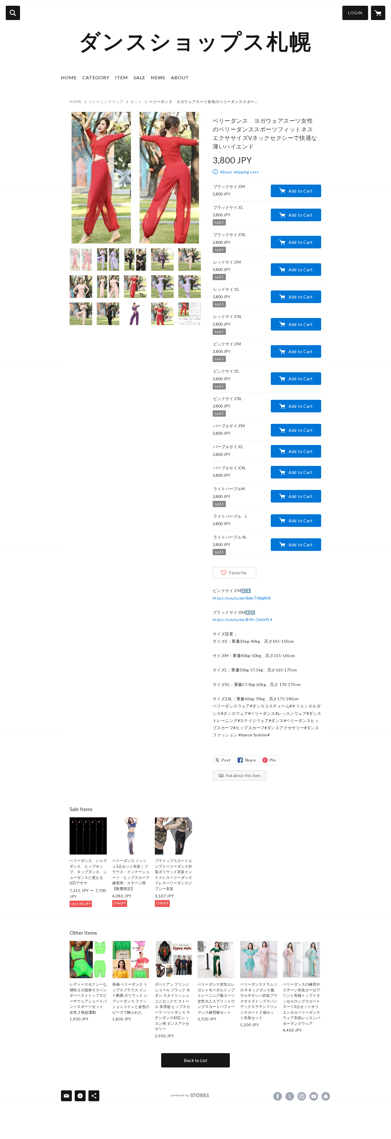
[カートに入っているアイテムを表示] (378, 13)
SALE (139, 77)
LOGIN (355, 12)
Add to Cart (301, 190)
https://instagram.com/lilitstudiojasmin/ (301, 1096)
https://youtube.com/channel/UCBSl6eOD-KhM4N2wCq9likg (313, 1096)
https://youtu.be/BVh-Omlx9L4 (242, 619)
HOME (69, 77)
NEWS (158, 77)
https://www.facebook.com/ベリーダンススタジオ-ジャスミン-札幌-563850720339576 (277, 1096)
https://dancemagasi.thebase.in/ (325, 1096)
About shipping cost (239, 171)
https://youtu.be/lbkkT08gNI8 (242, 598)
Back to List (195, 1060)
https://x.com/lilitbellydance (289, 1096)
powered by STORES (190, 1095)
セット (136, 101)
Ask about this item (243, 775)
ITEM (121, 77)
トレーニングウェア (106, 101)
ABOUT (180, 77)
